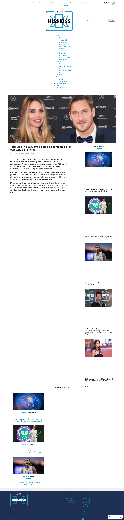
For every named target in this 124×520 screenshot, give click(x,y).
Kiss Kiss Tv (60, 75)
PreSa (61, 72)
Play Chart (63, 55)
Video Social (63, 81)
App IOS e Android (65, 46)
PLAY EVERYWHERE (51, 3)
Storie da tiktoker (65, 66)
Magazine (59, 62)
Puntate (62, 44)
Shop (57, 85)
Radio (58, 36)
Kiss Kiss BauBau (61, 83)
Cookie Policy (70, 502)
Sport (61, 68)
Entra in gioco (60, 88)
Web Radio (63, 59)
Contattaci (69, 498)
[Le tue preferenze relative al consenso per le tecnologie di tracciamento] (115, 517)
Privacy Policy (70, 500)
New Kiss (62, 53)
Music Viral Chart (65, 57)
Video (58, 77)
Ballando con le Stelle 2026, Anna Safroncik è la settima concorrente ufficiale (99, 380)
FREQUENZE (37, 3)
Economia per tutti (65, 70)
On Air (61, 38)
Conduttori (63, 40)
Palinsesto (62, 42)
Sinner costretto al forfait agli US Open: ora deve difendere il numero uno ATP (99, 237)
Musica (58, 51)
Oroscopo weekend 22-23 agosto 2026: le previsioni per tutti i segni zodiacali (98, 190)
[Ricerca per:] (97, 20)
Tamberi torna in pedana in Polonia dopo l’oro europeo (98, 284)
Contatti (62, 49)
